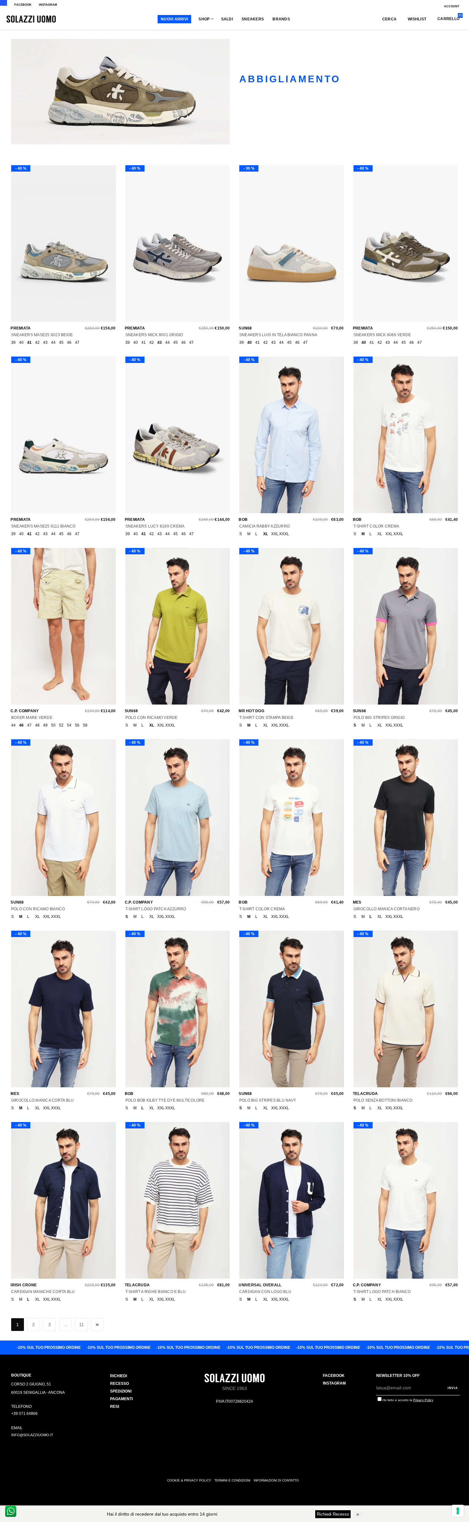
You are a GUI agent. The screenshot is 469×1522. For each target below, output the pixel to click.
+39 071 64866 (24, 1413)
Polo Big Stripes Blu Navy (267, 1100)
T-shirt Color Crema (376, 526)
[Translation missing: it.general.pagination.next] (97, 1324)
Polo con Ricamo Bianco (38, 909)
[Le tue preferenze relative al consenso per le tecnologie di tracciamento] (458, 1511)
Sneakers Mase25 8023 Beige (42, 335)
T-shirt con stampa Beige (266, 717)
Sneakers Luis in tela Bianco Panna (278, 335)
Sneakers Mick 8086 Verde (382, 335)
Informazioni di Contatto (276, 1480)
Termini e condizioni (232, 1480)
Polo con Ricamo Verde (151, 717)
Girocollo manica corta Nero (387, 909)
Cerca (389, 19)
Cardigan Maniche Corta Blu (43, 1291)
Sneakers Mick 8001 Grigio (154, 335)
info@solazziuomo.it (32, 1435)
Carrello (448, 18)
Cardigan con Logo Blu (265, 1291)
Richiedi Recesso (333, 1514)
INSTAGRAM (48, 4)
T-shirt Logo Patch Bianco (382, 1291)
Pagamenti (121, 1399)
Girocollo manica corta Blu (42, 1100)
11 (81, 1324)
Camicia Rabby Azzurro (264, 526)
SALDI (227, 19)
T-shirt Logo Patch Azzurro (155, 909)
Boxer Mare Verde (31, 717)
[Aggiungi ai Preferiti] (62, 246)
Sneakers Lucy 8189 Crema (155, 526)
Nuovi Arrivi (174, 19)
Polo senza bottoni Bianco (383, 1100)
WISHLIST (417, 19)
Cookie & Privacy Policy (189, 1480)
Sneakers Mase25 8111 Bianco (43, 526)
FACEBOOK (23, 4)
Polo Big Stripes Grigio (379, 717)
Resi (114, 1406)
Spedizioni (120, 1391)
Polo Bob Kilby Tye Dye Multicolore (165, 1100)
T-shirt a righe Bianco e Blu (155, 1291)
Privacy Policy (423, 1400)
